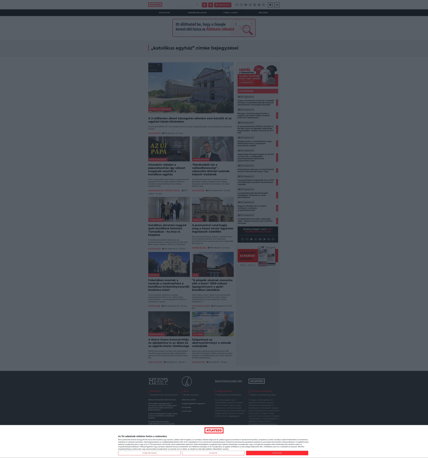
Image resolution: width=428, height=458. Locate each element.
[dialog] (214, 441)
